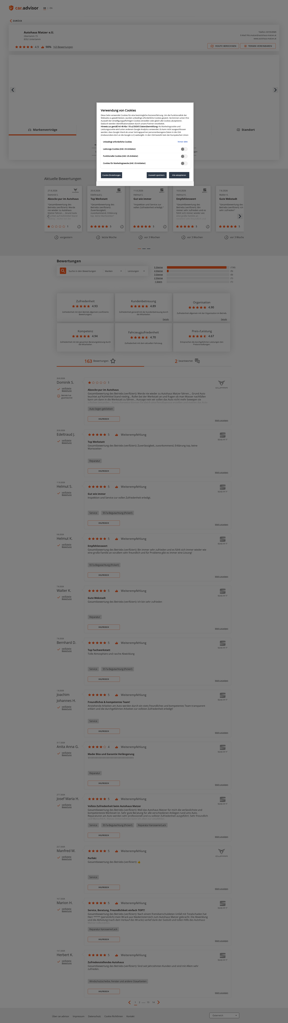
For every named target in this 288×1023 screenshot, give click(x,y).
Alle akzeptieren (179, 175)
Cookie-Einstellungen (111, 175)
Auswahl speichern (156, 175)
